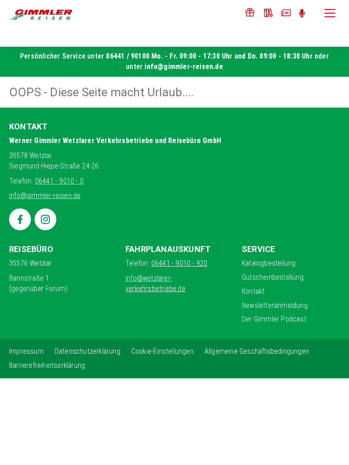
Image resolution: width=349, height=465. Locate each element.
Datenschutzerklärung (87, 351)
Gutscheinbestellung (273, 277)
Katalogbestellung (268, 263)
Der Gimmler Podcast (274, 319)
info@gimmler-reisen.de (184, 66)
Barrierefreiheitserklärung (47, 365)
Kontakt (253, 291)
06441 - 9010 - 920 (179, 263)
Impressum (26, 351)
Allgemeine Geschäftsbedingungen (256, 351)
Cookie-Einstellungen (162, 351)
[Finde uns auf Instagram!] (45, 219)
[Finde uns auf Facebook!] (20, 219)
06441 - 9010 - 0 (59, 181)
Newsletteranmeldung (275, 305)
